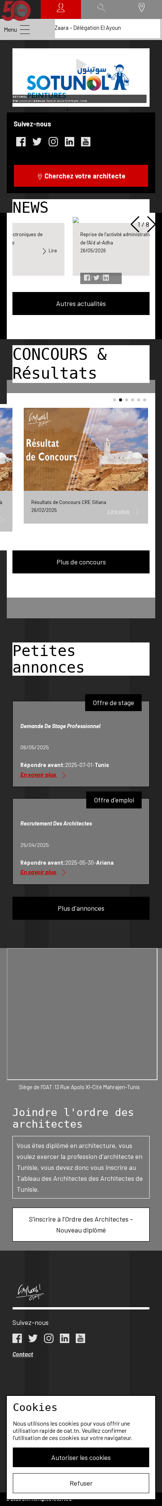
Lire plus (119, 511)
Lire (52, 250)
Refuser (81, 1483)
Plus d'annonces (81, 908)
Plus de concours (81, 562)
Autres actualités (81, 303)
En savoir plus (38, 774)
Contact (22, 1353)
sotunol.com (25, 101)
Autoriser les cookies (81, 1457)
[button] (61, 110)
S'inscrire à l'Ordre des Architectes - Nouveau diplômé (81, 1224)
